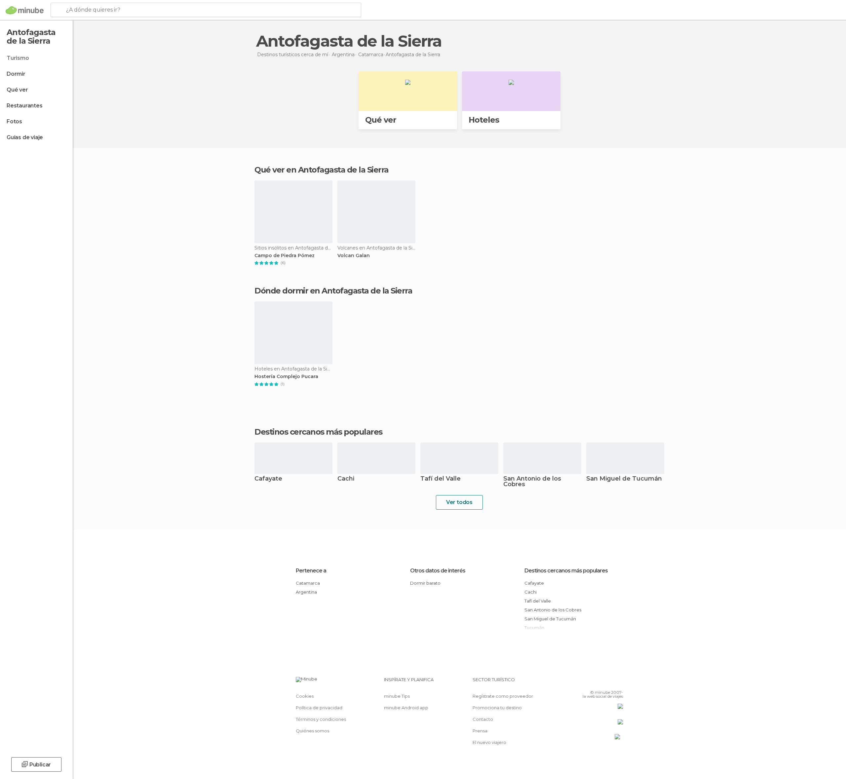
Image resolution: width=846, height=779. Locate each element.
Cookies (305, 696)
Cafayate (268, 479)
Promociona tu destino (497, 707)
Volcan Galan (353, 255)
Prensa (480, 730)
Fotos (14, 121)
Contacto (483, 719)
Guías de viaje (25, 137)
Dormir (16, 74)
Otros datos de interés (437, 570)
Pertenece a (311, 570)
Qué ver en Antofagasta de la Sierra (321, 170)
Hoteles (484, 120)
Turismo (18, 58)
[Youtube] (618, 682)
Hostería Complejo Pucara (286, 376)
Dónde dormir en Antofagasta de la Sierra (333, 290)
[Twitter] (596, 682)
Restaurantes (25, 105)
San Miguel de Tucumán (624, 479)
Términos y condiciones (321, 719)
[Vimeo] (607, 682)
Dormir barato (425, 583)
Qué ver (17, 90)
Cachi (345, 479)
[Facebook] (585, 682)
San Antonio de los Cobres (532, 482)
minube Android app (406, 707)
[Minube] (25, 10)
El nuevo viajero (489, 742)
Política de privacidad (319, 707)
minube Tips (397, 696)
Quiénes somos (312, 730)
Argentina (306, 592)
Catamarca (308, 583)
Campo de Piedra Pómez (284, 255)
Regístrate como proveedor (503, 696)
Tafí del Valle (440, 479)
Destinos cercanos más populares (318, 432)
